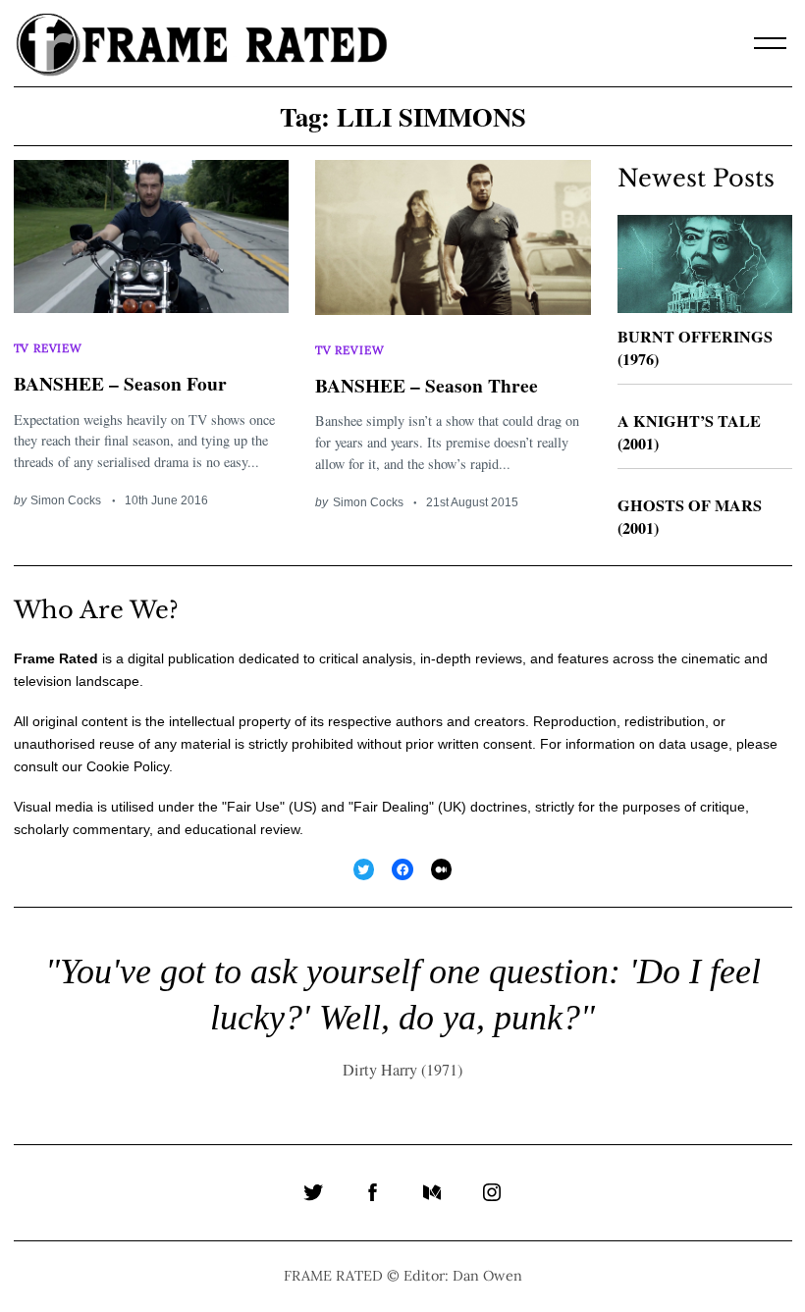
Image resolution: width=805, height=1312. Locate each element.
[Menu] (770, 43)
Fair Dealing (391, 806)
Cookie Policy (127, 766)
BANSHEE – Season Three (426, 385)
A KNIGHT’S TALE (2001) (689, 432)
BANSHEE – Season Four (120, 383)
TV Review (48, 348)
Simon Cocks (65, 500)
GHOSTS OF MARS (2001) (689, 517)
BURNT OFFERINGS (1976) (695, 348)
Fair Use (253, 806)
